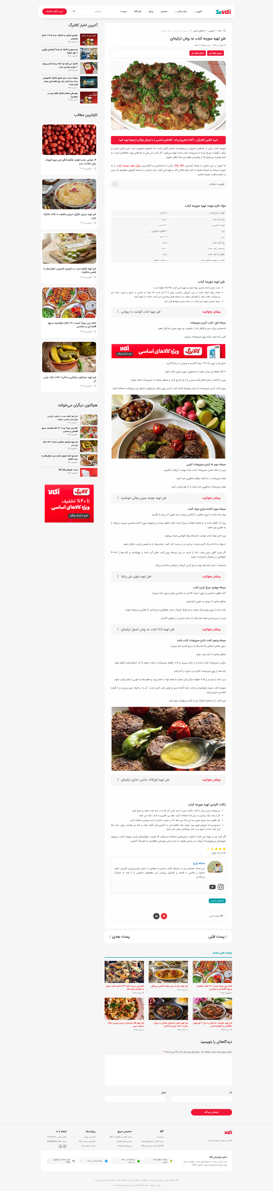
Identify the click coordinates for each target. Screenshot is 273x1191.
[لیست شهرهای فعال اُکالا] (88, 463)
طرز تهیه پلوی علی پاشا (136, 576)
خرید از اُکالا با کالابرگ (54, 11)
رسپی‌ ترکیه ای (215, 53)
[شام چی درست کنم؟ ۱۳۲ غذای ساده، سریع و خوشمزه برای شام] (124, 972)
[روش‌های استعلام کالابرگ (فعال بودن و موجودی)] (88, 97)
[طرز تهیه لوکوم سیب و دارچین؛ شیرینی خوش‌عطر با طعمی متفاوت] (69, 248)
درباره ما (124, 11)
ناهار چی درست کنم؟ (87, 1141)
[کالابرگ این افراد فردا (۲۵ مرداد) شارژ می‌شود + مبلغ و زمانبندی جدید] (88, 68)
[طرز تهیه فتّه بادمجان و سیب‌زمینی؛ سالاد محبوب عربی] (124, 1009)
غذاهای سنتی (199, 31)
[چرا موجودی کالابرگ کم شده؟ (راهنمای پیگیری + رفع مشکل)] (88, 54)
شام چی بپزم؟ (89, 1136)
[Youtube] (212, 887)
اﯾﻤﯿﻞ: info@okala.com (57, 1141)
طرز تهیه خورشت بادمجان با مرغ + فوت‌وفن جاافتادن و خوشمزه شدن (212, 1024)
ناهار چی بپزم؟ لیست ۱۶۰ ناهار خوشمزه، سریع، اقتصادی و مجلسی (214, 987)
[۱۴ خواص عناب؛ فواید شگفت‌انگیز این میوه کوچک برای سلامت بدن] (69, 139)
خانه (220, 31)
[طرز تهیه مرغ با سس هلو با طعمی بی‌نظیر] (168, 972)
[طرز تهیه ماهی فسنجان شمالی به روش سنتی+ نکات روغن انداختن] (168, 1009)
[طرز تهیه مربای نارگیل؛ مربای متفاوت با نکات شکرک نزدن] (69, 194)
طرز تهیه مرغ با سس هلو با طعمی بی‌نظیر (169, 986)
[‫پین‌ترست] (164, 916)
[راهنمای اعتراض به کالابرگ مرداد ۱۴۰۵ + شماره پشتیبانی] (88, 39)
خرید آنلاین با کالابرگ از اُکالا (121, 1136)
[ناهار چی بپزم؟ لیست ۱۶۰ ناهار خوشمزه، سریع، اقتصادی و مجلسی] (212, 972)
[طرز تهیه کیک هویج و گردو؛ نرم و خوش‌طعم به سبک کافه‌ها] (88, 450)
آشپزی (199, 11)
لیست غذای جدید (88, 1145)
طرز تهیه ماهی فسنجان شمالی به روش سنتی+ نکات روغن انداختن (171, 1024)
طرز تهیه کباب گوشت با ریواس (141, 312)
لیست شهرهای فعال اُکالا (68, 459)
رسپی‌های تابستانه (125, 1145)
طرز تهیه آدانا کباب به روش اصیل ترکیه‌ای (147, 629)
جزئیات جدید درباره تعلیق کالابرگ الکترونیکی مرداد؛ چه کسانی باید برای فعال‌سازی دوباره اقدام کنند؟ (60, 81)
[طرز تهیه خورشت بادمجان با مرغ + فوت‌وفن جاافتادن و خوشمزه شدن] (212, 1009)
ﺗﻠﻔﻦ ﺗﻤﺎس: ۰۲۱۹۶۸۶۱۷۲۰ (57, 1136)
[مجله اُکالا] (223, 11)
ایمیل (163, 1092)
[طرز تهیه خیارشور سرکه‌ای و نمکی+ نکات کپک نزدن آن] (69, 357)
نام (231, 1092)
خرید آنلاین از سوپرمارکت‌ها (152, 1141)
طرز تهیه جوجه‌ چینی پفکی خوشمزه (144, 498)
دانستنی (164, 11)
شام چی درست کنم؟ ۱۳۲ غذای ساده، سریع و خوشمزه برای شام (125, 987)
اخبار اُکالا (137, 11)
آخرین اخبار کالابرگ (124, 1141)
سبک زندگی (182, 11)
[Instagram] (220, 887)
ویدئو (151, 11)
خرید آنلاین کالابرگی (207, 140)
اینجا (131, 140)
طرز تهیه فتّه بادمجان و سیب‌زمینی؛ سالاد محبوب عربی (126, 1024)
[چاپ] (156, 916)
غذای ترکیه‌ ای (197, 53)
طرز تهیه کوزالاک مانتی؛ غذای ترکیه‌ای (145, 780)
